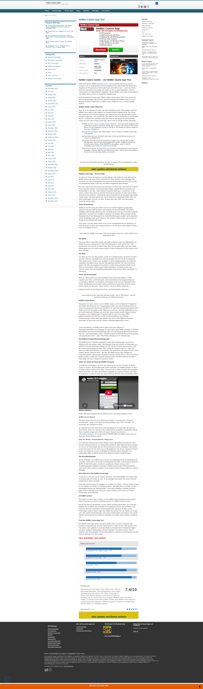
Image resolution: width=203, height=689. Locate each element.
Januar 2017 (51, 125)
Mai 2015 (50, 183)
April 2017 (51, 116)
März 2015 (51, 189)
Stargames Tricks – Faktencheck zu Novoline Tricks (150, 78)
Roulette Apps (51, 637)
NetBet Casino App (99, 60)
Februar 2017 (52, 122)
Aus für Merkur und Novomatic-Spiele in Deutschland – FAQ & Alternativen (59, 36)
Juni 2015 (51, 180)
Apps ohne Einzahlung (53, 645)
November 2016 (53, 131)
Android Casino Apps (54, 57)
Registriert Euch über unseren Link (90, 304)
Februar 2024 (52, 94)
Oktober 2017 (52, 101)
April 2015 (51, 186)
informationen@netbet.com (88, 434)
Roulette (86, 10)
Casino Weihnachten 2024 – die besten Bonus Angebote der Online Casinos (59, 26)
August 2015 (52, 174)
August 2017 (52, 107)
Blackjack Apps (52, 639)
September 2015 (53, 171)
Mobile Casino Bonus (54, 66)
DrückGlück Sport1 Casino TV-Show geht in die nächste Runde (150, 57)
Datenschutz (79, 628)
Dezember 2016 (53, 128)
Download (101, 50)
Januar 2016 (51, 161)
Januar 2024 (51, 97)
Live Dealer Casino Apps (54, 641)
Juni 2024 (51, 146)
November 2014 (53, 201)
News (78, 10)
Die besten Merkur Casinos (56, 41)
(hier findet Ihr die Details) (108, 146)
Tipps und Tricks (53, 75)
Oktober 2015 (52, 167)
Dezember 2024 (53, 88)
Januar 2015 (51, 195)
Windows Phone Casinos (54, 643)
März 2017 (51, 119)
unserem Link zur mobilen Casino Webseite (102, 124)
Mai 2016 (50, 149)
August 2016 (52, 140)
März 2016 (51, 155)
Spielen (115, 50)
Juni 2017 (51, 110)
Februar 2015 (52, 192)
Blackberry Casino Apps (55, 60)
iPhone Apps (69, 10)
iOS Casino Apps (53, 63)
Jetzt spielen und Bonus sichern (108, 169)
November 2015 (53, 164)
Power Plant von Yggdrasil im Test (58, 31)
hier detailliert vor (93, 129)
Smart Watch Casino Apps (54, 647)
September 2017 (53, 103)
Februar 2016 (52, 158)
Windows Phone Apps (54, 78)
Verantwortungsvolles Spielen (83, 630)
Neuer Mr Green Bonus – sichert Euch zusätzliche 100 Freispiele (149, 43)
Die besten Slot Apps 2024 (98, 685)
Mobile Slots (52, 69)
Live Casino (106, 10)
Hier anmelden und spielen (92, 538)
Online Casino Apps (68, 666)
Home (47, 10)
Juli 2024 (50, 91)
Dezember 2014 (53, 198)
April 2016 (51, 152)
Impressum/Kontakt (81, 626)
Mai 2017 (50, 113)
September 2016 (53, 137)
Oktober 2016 (52, 134)
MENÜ (1, 674)
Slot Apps (95, 10)
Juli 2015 (50, 177)
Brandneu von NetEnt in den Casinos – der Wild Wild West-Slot (149, 53)
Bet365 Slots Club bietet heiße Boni (149, 47)
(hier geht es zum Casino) (105, 84)
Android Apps (56, 10)
